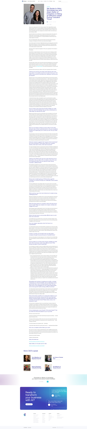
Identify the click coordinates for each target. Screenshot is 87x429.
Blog (49, 420)
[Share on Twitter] (47, 24)
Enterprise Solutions (35, 421)
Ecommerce (43, 420)
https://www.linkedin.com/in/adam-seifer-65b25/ (36, 345)
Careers (50, 419)
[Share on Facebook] (49, 24)
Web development (35, 419)
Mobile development (35, 420)
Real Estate (43, 421)
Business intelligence (36, 422)
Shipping (43, 419)
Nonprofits (43, 422)
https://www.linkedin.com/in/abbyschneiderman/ (36, 341)
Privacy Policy (29, 427)
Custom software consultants (31, 1)
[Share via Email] (50, 24)
